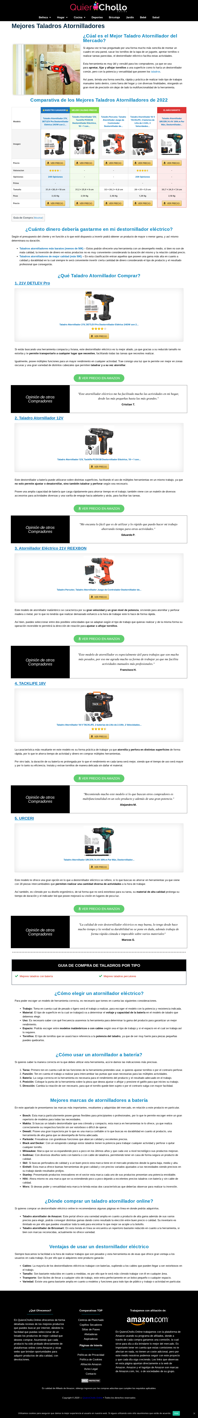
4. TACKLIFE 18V (30, 683)
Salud (155, 17)
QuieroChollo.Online (93, 1398)
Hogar (61, 17)
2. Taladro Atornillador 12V (39, 418)
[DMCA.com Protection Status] (91, 1381)
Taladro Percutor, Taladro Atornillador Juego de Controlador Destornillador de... (99, 589)
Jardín (130, 17)
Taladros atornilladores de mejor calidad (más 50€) (50, 256)
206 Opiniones (142, 177)
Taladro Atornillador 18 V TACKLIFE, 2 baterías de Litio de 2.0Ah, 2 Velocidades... (99, 724)
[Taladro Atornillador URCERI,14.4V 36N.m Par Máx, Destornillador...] (172, 144)
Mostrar (38, 217)
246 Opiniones (55, 177)
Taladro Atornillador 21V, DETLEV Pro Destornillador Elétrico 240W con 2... (55, 121)
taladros (155, 71)
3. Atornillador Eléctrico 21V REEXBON (50, 548)
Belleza (43, 17)
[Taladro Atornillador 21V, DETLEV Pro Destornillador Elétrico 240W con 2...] (55, 144)
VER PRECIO (57, 163)
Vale (176, 1413)
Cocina (78, 17)
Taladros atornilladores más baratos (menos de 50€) (51, 248)
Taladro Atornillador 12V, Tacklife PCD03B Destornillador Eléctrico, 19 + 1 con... (99, 459)
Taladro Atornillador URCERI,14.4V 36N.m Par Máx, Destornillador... (171, 121)
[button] (99, 378)
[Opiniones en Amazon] (55, 170)
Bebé (143, 17)
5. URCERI (24, 818)
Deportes (97, 17)
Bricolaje (114, 17)
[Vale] (194, 1413)
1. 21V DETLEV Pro (32, 283)
